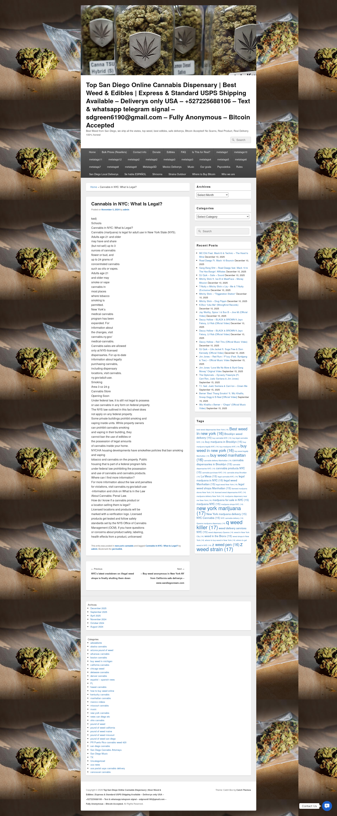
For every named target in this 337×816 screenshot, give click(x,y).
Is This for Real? (201, 152)
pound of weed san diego (103, 738)
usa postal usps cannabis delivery (107, 768)
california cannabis (99, 664)
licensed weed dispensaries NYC (230, 492)
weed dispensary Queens (220, 532)
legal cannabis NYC (228, 476)
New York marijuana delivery (226, 514)
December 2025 (98, 608)
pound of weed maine (101, 731)
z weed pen (225, 544)
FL (91, 683)
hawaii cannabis (98, 687)
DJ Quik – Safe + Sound (211, 275)
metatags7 (95, 166)
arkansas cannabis (100, 653)
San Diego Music (99, 753)
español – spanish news (102, 679)
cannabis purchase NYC (214, 472)
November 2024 (98, 619)
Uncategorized (97, 761)
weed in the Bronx (218, 536)
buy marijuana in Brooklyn (223, 441)
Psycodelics (223, 166)
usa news (95, 764)
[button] (327, 806)
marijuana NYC (208, 504)
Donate (157, 152)
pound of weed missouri (102, 735)
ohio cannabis (97, 720)
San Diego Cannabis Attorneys (106, 749)
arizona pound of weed (101, 650)
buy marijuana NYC (230, 446)
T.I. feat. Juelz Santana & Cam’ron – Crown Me (223, 386)
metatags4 (205, 159)
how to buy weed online (102, 690)
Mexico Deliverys (172, 166)
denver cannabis (98, 676)
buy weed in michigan (101, 661)
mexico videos (97, 701)
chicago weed (97, 668)
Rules (239, 166)
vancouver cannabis (100, 772)
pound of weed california (102, 727)
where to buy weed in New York (220, 540)
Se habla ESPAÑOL (135, 174)
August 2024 (96, 626)
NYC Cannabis (208, 518)
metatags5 (223, 159)
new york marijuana (219, 510)
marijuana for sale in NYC (231, 500)
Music (191, 166)
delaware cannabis (99, 672)
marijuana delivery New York (210, 496)
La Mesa (209, 476)
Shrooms (157, 174)
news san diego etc (100, 716)
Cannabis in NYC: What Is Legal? (162, 545)
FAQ (183, 152)
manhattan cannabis (100, 698)
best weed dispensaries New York (213, 429)
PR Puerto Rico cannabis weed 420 (108, 742)
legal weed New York (227, 484)
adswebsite (96, 642)
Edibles (171, 152)
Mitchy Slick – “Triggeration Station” (217, 293)
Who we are (228, 174)
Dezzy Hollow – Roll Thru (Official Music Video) (223, 341)
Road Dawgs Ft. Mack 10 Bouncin (216, 260)
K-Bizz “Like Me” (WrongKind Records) (218, 304)
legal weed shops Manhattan (220, 486)
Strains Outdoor (177, 174)
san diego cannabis (100, 746)
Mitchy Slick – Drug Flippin (213, 301)
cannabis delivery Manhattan (218, 460)
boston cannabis (98, 657)
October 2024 (97, 623)
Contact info (139, 152)
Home (92, 152)
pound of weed (97, 724)
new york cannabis (124, 545)
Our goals (205, 166)
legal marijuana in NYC (221, 478)
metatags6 (241, 159)
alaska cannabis (98, 646)
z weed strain (220, 546)
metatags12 (115, 159)
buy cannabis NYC (222, 438)
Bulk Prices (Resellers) (114, 152)
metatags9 (131, 166)
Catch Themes (243, 789)
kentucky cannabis (100, 694)
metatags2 (134, 159)
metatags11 (95, 159)
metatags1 (222, 152)
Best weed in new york (222, 431)
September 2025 (98, 612)
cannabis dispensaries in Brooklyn (220, 462)
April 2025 (95, 615)
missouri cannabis (99, 705)
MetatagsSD (150, 166)
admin (126, 209)
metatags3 (169, 159)
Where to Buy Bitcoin (203, 174)
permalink (117, 548)
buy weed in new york (222, 448)
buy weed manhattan (221, 457)
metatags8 (113, 166)
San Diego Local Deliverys (103, 174)
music (93, 709)
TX (91, 757)
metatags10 (240, 152)
